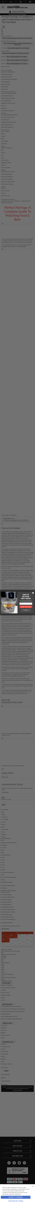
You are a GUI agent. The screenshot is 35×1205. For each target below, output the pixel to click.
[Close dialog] (33, 593)
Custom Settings (15, 1201)
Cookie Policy (17, 1194)
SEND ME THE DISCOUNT (26, 606)
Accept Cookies (16, 1197)
